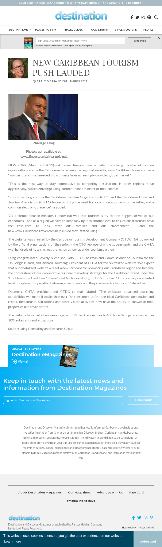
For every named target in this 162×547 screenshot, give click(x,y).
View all (23, 361)
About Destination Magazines (40, 492)
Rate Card (136, 492)
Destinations (18, 29)
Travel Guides (73, 29)
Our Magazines (79, 492)
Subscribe (140, 41)
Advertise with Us (110, 492)
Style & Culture (126, 29)
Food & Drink (99, 29)
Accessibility (146, 527)
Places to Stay (46, 29)
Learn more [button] (12, 541)
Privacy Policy (128, 527)
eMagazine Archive (81, 500)
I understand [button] (147, 539)
